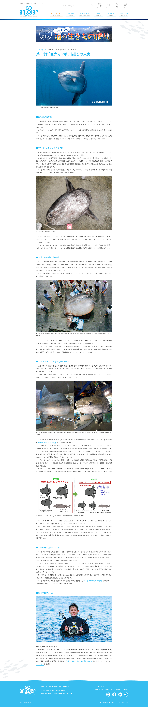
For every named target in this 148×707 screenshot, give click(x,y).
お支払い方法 (108, 689)
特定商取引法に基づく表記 (107, 702)
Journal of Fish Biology (46, 442)
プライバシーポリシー (122, 702)
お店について (123, 14)
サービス (111, 14)
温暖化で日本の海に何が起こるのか (78, 661)
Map (69, 694)
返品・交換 (125, 689)
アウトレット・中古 (56, 14)
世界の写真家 (84, 14)
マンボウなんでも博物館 (93, 581)
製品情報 (70, 14)
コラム (98, 14)
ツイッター (40, 664)
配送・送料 (117, 689)
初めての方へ (99, 689)
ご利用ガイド (100, 686)
